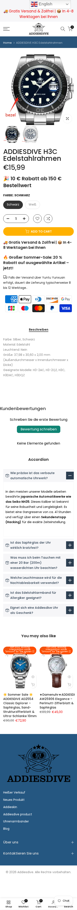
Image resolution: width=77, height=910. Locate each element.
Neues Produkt (14, 800)
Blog (6, 828)
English (45, 4)
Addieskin (10, 807)
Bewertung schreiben (39, 429)
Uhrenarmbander (16, 821)
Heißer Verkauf (14, 792)
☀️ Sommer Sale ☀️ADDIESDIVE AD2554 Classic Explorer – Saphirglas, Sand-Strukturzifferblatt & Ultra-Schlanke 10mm (20, 705)
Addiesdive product (17, 814)
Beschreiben (38, 330)
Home (7, 42)
